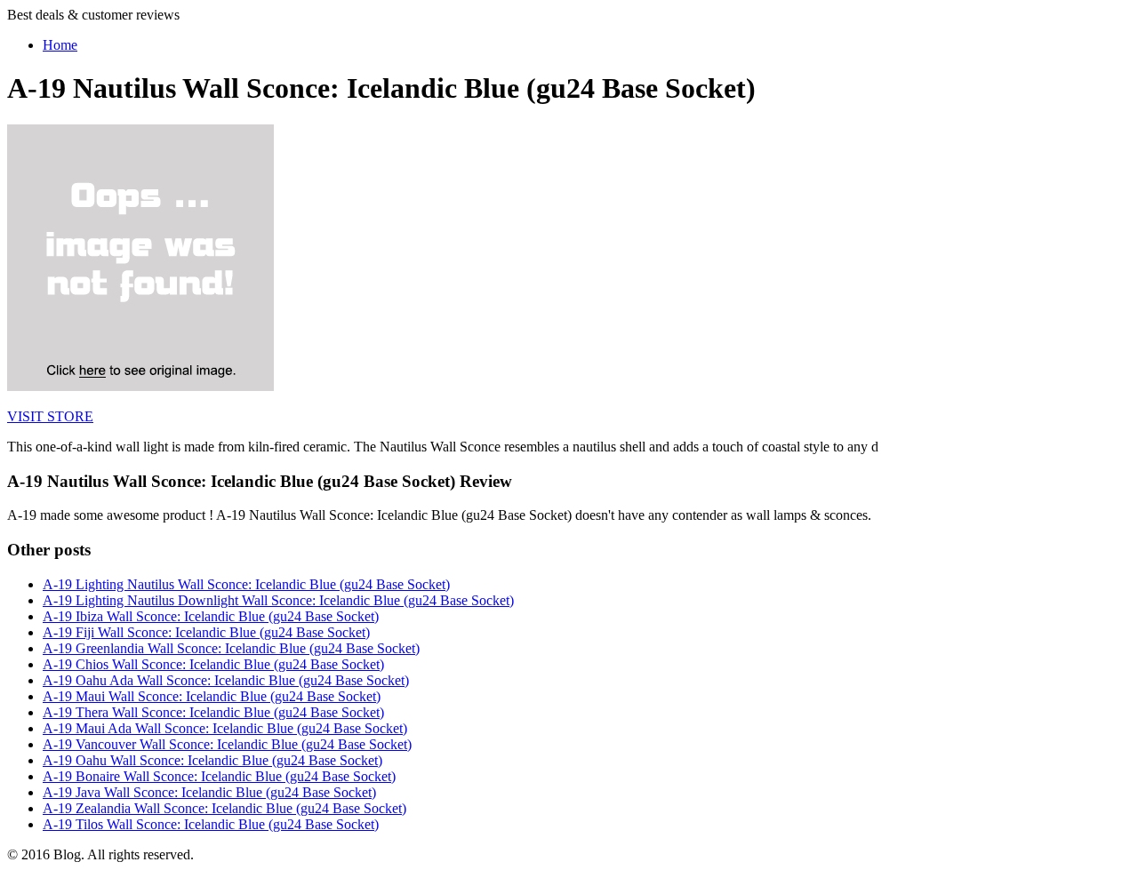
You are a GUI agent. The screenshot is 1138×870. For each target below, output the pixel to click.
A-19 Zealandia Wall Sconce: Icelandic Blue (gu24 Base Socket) (224, 808)
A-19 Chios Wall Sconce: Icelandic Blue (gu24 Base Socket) (213, 664)
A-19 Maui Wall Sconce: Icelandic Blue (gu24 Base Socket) (212, 696)
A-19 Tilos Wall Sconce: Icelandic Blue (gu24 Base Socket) (211, 824)
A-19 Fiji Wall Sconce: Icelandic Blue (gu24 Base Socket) (206, 632)
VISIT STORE (50, 416)
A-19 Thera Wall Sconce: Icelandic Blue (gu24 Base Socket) (213, 712)
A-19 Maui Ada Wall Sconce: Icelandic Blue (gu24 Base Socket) (225, 728)
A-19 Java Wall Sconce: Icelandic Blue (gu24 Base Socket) (209, 792)
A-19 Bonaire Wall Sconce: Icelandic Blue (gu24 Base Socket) (219, 776)
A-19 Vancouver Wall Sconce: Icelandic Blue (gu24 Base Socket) (227, 744)
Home (60, 44)
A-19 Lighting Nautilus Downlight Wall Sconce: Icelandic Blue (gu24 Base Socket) (278, 600)
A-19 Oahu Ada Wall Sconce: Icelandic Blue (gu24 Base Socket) (226, 680)
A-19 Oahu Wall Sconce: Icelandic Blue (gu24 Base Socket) (212, 760)
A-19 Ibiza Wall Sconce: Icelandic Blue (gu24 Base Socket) (211, 616)
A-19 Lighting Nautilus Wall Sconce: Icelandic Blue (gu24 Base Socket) (246, 584)
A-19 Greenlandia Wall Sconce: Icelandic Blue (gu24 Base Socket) (231, 648)
